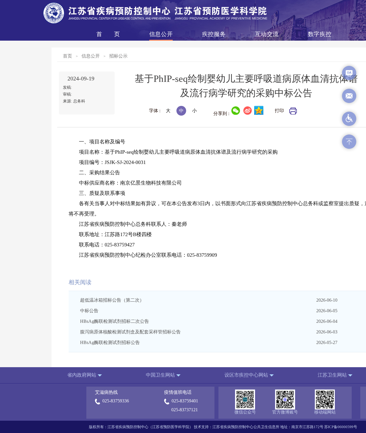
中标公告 (89, 310)
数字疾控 (319, 34)
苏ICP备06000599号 (340, 427)
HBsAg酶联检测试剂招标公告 (110, 342)
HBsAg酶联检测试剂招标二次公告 (114, 321)
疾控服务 (214, 34)
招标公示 (118, 56)
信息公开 (161, 34)
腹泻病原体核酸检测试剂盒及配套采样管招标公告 (130, 331)
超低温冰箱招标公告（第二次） (112, 300)
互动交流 (267, 34)
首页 (108, 34)
